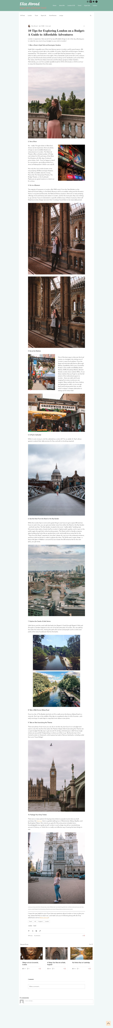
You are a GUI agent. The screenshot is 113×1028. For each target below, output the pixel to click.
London (30, 15)
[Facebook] (94, 2)
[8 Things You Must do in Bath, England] (56, 953)
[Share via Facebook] (29, 931)
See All (91, 944)
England (41, 921)
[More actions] (84, 26)
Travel (36, 15)
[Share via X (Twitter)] (32, 931)
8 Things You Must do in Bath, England (56, 963)
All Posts (22, 15)
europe (61, 15)
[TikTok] (91, 2)
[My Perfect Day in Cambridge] (81, 953)
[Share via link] (40, 931)
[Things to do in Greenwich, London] (31, 953)
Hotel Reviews (52, 15)
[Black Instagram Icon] (88, 2)
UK (35, 921)
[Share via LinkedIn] (36, 931)
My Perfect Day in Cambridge (81, 962)
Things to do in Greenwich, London (30, 963)
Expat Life (43, 15)
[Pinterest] (96, 2)
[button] (90, 15)
